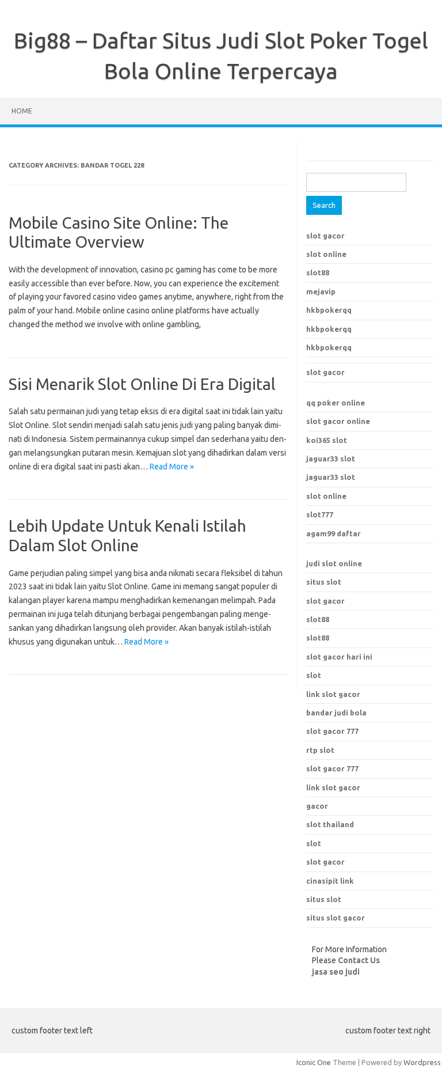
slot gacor (325, 236)
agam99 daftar (333, 533)
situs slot (323, 582)
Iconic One (313, 1062)
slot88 (317, 272)
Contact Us (359, 960)
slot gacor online (338, 421)
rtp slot (320, 750)
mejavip (321, 291)
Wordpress (422, 1062)
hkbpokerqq (329, 310)
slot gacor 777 (332, 768)
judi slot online (334, 563)
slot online (326, 254)
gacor (317, 806)
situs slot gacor (335, 918)
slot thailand (330, 824)
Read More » (172, 466)
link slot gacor (333, 787)
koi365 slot (326, 440)
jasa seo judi (336, 971)
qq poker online (335, 403)
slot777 (319, 514)
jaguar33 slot (330, 458)
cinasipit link (330, 881)
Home (22, 111)
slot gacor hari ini (339, 657)
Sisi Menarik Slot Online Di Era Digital (142, 384)
